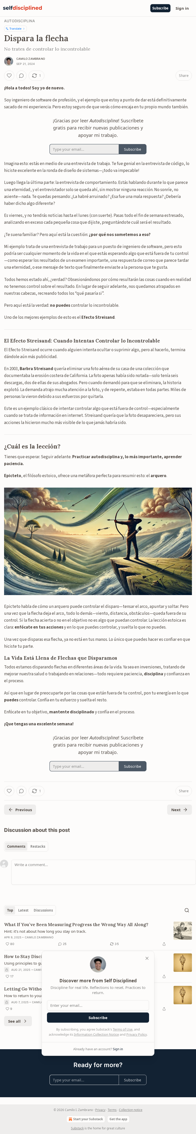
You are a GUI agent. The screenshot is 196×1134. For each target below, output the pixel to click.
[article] (98, 934)
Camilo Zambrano (30, 59)
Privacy (100, 1110)
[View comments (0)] (21, 75)
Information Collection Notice (96, 1034)
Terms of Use (122, 1029)
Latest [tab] (23, 910)
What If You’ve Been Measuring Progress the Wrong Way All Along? (76, 924)
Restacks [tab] (37, 846)
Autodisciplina (19, 21)
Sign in (182, 8)
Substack (77, 1128)
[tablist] (26, 846)
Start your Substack (88, 1119)
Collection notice (130, 1110)
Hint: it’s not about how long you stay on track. (45, 931)
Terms (112, 1110)
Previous (23, 809)
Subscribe (160, 8)
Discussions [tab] (43, 910)
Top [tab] (10, 910)
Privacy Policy (136, 1034)
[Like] (9, 75)
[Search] (187, 910)
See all (14, 1021)
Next (176, 809)
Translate (15, 28)
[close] (147, 958)
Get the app (118, 1119)
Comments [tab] (16, 846)
